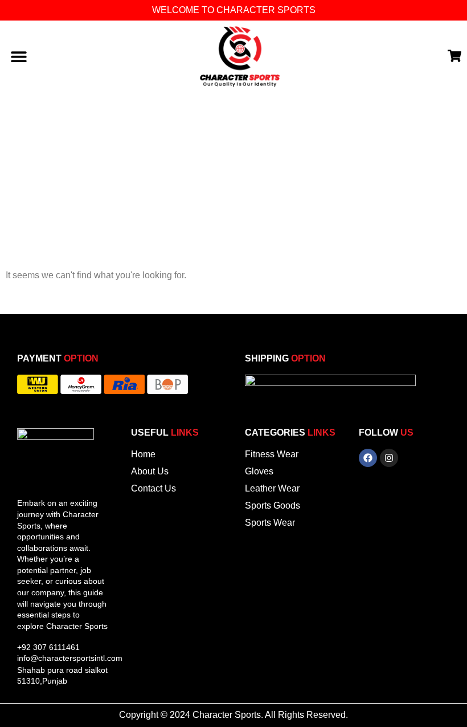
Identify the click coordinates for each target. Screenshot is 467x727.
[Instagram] (389, 458)
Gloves (259, 471)
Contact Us (153, 488)
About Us (150, 471)
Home (143, 454)
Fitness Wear (271, 454)
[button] (18, 57)
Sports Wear (270, 522)
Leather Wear (272, 488)
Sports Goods (272, 505)
